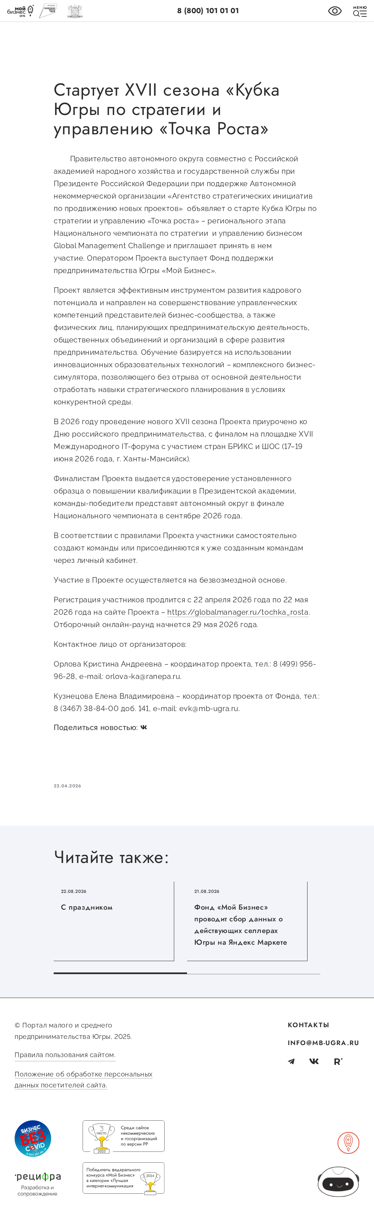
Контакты (308, 1025)
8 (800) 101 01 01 (208, 10)
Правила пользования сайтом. (65, 1055)
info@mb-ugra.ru (323, 1043)
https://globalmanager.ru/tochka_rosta (237, 612)
